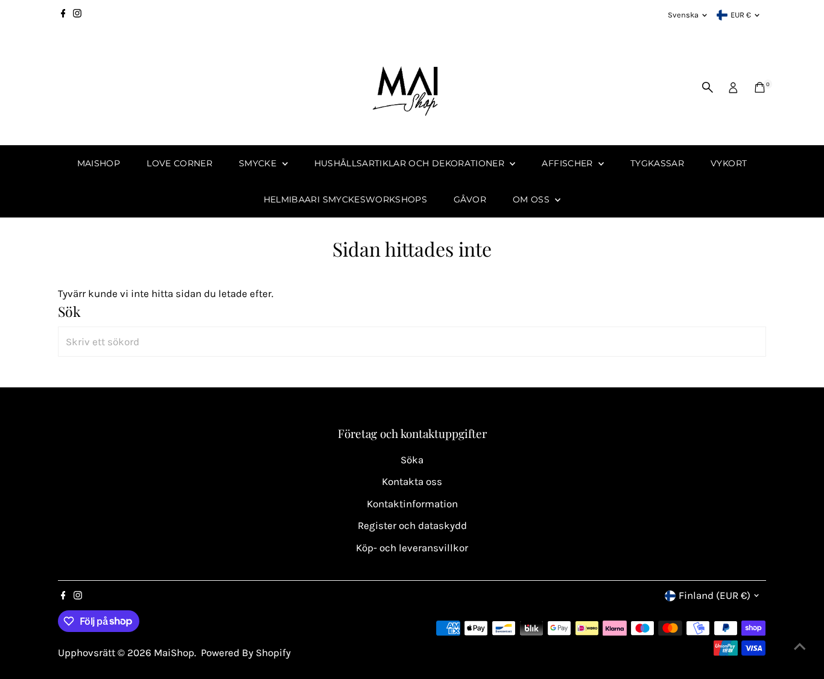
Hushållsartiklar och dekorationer (410, 163)
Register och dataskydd (412, 525)
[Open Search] (707, 87)
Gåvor (470, 199)
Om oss (532, 199)
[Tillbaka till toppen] (800, 646)
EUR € (741, 14)
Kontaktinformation (412, 504)
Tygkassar (657, 163)
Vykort (729, 163)
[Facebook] (63, 15)
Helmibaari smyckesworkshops (345, 199)
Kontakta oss (412, 481)
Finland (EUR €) (714, 595)
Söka (412, 460)
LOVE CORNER (179, 163)
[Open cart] (759, 87)
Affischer (568, 163)
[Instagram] (77, 15)
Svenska (683, 14)
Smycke (259, 163)
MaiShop (98, 163)
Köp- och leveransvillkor (412, 548)
